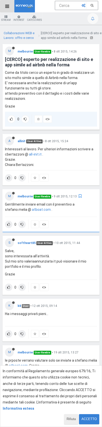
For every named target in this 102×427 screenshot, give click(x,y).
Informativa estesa (18, 408)
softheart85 (27, 243)
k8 (19, 306)
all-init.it (35, 154)
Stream (6, 20)
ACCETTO (89, 419)
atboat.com (41, 210)
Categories (34, 20)
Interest (18, 20)
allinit (22, 141)
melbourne (25, 51)
